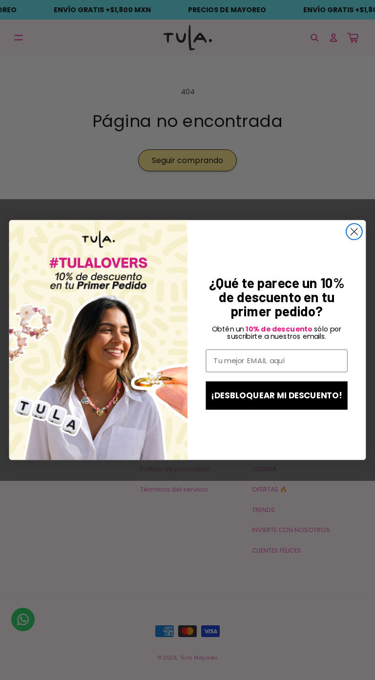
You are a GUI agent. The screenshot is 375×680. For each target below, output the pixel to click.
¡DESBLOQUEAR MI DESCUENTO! (276, 395)
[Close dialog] (354, 232)
